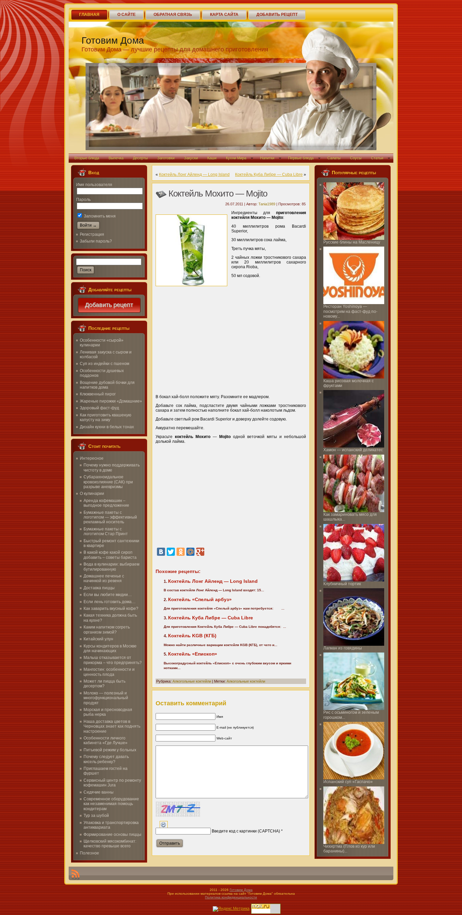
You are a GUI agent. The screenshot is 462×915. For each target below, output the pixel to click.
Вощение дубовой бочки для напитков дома (107, 385)
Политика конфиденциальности (231, 897)
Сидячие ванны (99, 792)
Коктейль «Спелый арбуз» (200, 599)
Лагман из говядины (342, 648)
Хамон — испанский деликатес (353, 450)
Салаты (334, 158)
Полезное (89, 853)
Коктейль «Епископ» (192, 654)
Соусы (356, 158)
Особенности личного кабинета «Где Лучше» (106, 740)
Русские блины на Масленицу (351, 242)
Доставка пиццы (99, 588)
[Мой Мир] (190, 552)
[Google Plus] (200, 552)
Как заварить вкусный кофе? (111, 608)
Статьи (377, 158)
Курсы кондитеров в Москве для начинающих (110, 648)
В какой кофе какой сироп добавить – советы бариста (110, 554)
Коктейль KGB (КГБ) (192, 635)
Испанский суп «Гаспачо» (348, 781)
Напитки (267, 158)
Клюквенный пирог (98, 394)
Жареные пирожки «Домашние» (111, 401)
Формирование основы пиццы (112, 834)
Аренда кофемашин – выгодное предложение (106, 503)
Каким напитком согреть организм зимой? (107, 629)
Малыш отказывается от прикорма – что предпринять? (113, 660)
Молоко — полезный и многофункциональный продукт (106, 698)
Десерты (140, 158)
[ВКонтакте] (161, 552)
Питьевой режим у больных (110, 750)
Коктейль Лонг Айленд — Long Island (194, 174)
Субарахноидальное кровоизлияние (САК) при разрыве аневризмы (108, 482)
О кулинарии (92, 493)
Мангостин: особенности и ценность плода (109, 672)
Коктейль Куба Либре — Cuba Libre (269, 174)
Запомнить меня (99, 216)
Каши (211, 158)
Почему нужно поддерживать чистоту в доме (112, 467)
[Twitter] (171, 552)
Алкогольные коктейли (191, 681)
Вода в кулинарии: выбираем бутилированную (111, 566)
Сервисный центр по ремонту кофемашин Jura (112, 782)
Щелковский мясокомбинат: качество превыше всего (110, 843)
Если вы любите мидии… (108, 594)
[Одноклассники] (181, 552)
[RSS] (75, 874)
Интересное (91, 458)
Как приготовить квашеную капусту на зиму (105, 417)
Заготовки (166, 158)
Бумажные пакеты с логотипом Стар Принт (106, 531)
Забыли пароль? (96, 241)
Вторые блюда (86, 158)
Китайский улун (98, 639)
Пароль (83, 199)
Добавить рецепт (109, 305)
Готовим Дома (113, 40)
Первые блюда (301, 158)
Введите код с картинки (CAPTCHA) (246, 831)
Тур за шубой (96, 815)
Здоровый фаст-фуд (99, 408)
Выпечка (116, 158)
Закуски (191, 158)
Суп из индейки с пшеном (104, 363)
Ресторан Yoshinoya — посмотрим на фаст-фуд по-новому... (350, 311)
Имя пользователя (94, 184)
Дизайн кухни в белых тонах (107, 427)
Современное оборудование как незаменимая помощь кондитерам (111, 804)
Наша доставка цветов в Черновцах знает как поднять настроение (112, 726)
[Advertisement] (231, 338)
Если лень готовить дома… (110, 601)
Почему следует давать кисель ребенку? (106, 759)
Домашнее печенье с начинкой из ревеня (104, 578)
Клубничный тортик (342, 583)
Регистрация (92, 234)
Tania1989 (266, 204)
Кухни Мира (236, 158)
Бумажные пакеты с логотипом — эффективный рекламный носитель (110, 517)
